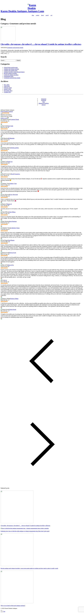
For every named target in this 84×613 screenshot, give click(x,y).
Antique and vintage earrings (11, 69)
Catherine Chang (15, 228)
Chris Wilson (12, 212)
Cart (4, 611)
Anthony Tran (13, 183)
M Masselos (11, 138)
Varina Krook (12, 309)
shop (33, 15)
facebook (43, 100)
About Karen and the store (11, 67)
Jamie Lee (9, 161)
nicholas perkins (14, 147)
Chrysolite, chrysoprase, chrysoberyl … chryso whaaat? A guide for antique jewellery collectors (41, 44)
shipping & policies (44, 103)
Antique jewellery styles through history (14, 72)
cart (51, 15)
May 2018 (6, 84)
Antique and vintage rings (10, 70)
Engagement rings (8, 76)
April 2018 (7, 86)
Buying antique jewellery (10, 73)
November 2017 (8, 90)
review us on (4, 118)
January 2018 (7, 89)
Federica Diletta (14, 298)
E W (5, 280)
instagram (43, 99)
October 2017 (7, 92)
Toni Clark (10, 126)
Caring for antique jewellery (11, 75)
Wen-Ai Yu (11, 265)
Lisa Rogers (11, 240)
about (42, 15)
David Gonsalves (15, 174)
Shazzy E (9, 204)
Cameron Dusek (14, 119)
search (47, 15)
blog (43, 102)
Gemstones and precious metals (15, 47)
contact (37, 15)
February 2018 (8, 87)
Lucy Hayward (14, 194)
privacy (44, 104)
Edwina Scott (12, 252)
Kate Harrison (13, 221)
